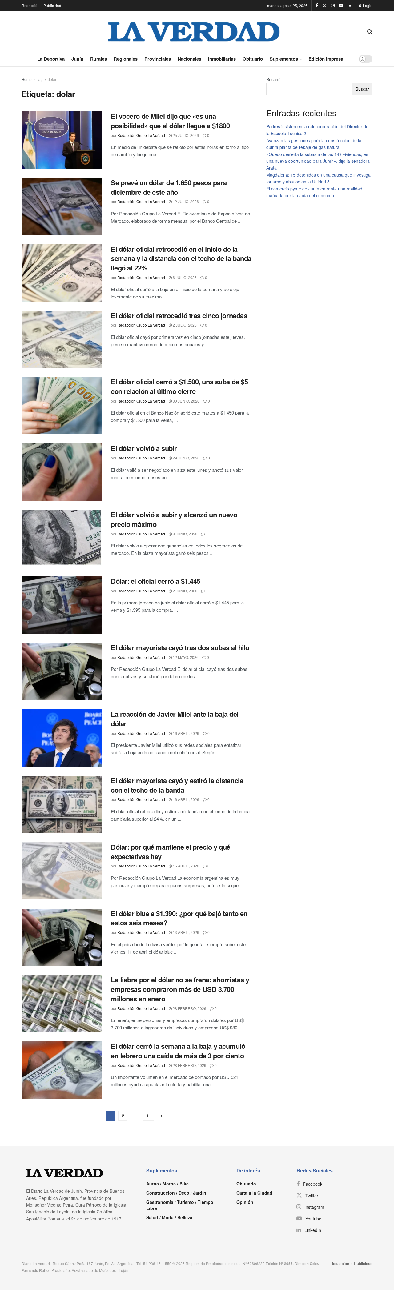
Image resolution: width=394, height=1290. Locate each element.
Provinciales (157, 58)
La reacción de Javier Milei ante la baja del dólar (175, 718)
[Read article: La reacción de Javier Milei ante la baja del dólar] (62, 738)
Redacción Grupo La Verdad (141, 135)
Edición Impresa (325, 58)
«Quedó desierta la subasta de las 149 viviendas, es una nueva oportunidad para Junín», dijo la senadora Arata (318, 161)
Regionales (126, 58)
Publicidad (52, 5)
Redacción (31, 5)
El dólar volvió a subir (144, 448)
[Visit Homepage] (194, 31)
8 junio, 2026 (184, 533)
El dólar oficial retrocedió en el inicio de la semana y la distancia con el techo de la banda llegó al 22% (181, 258)
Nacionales (189, 58)
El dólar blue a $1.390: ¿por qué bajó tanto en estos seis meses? (179, 918)
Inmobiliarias (222, 58)
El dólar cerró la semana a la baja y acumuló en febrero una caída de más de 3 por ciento (178, 1050)
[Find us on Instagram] (333, 5)
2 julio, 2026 (184, 324)
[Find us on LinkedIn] (349, 5)
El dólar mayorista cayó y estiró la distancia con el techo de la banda (177, 785)
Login (367, 5)
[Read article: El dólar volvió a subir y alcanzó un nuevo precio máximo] (62, 538)
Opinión (244, 1202)
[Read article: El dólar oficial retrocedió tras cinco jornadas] (62, 339)
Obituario (253, 58)
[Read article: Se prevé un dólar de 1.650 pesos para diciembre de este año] (62, 206)
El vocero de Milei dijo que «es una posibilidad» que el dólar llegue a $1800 (170, 120)
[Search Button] (369, 31)
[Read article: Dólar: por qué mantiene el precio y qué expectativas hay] (62, 870)
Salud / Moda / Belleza (169, 1217)
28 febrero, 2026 (189, 1008)
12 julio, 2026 (185, 201)
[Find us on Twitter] (324, 5)
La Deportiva (51, 58)
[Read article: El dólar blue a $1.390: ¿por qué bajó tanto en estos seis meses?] (62, 937)
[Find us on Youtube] (341, 5)
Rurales (98, 58)
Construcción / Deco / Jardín (176, 1193)
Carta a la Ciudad (254, 1193)
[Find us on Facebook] (317, 5)
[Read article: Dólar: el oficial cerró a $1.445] (62, 605)
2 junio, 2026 (184, 590)
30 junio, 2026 (185, 400)
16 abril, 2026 (185, 733)
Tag (40, 79)
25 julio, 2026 (185, 135)
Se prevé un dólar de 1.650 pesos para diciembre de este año (169, 187)
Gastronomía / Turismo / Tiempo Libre (179, 1205)
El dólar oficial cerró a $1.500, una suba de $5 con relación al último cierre (179, 386)
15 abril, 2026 (185, 865)
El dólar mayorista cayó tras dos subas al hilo (180, 647)
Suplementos (284, 58)
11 (149, 1116)
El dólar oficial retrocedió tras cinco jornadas (179, 315)
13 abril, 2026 (185, 932)
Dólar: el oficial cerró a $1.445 (155, 581)
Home (27, 79)
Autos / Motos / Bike (167, 1183)
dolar (52, 79)
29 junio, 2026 (185, 457)
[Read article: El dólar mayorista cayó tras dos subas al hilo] (62, 671)
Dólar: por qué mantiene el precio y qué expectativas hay (170, 851)
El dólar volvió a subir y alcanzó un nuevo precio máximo (174, 519)
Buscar (273, 79)
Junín (77, 58)
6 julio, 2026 (184, 277)
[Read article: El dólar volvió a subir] (62, 472)
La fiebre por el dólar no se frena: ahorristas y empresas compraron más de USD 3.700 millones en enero (180, 989)
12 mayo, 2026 (185, 657)
